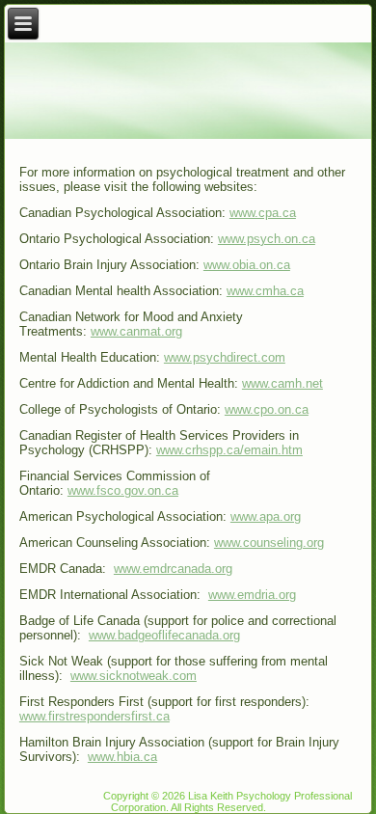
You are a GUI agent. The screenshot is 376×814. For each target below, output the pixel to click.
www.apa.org (265, 516)
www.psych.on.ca (266, 238)
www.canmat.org (136, 331)
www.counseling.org (269, 542)
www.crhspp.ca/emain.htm (229, 450)
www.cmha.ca (265, 291)
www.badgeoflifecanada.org (164, 635)
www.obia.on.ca (246, 265)
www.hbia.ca (122, 756)
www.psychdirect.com (224, 357)
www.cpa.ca (262, 212)
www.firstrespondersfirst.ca (94, 716)
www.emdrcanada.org (173, 568)
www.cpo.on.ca (267, 409)
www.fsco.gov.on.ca (122, 490)
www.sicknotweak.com (133, 675)
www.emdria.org (252, 594)
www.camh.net (282, 383)
